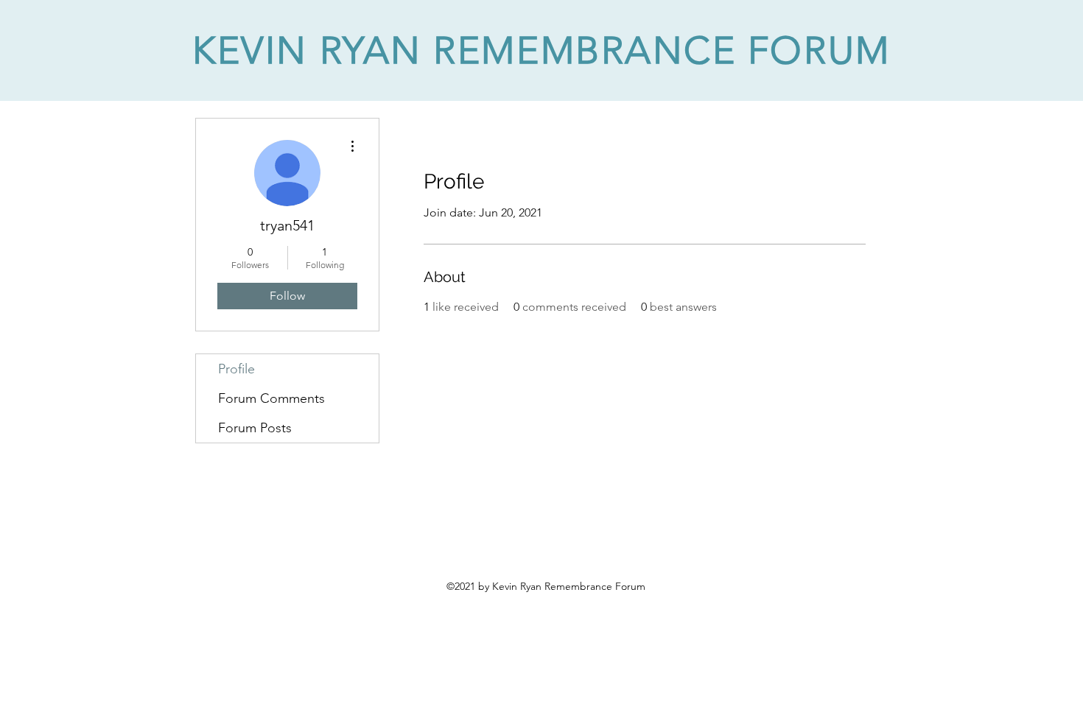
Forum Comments (271, 398)
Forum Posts (255, 428)
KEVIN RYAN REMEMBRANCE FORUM (541, 50)
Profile (236, 369)
